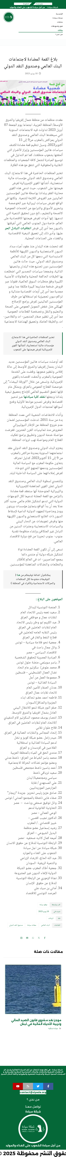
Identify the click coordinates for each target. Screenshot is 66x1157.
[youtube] (18, 1086)
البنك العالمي (45, 925)
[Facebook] (48, 1086)
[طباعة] (21, 938)
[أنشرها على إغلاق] (39, 938)
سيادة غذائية (53, 1028)
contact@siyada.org (33, 1092)
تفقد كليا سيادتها (35, 397)
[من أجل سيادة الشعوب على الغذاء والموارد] (8, 17)
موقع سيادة (43, 904)
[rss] (28, 1086)
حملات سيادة (31, 925)
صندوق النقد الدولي (16, 925)
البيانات (50, 918)
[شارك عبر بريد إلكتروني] (27, 938)
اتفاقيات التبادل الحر (18, 228)
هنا (18, 575)
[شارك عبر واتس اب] (33, 938)
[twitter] (38, 1086)
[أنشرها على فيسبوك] (45, 938)
